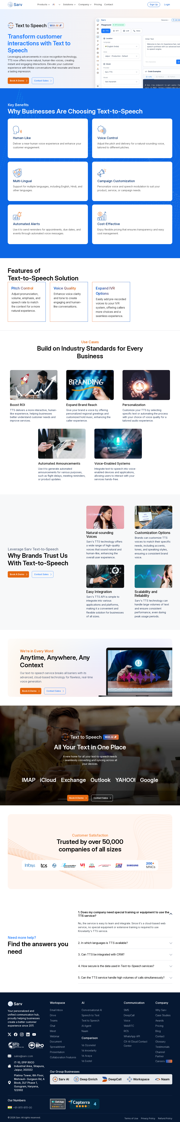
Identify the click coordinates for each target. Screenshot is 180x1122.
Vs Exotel (87, 1060)
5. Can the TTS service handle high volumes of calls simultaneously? (121, 977)
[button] (56, 4)
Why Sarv (160, 1010)
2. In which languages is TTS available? (103, 943)
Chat (52, 1025)
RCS (126, 1031)
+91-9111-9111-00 (22, 1107)
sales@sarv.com (23, 1056)
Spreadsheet (57, 1046)
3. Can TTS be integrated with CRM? (101, 954)
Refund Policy (165, 1118)
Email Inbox (56, 1010)
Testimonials (162, 1046)
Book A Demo (17, 80)
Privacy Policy (148, 1118)
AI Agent (86, 1025)
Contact (108, 4)
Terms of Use (131, 1118)
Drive (53, 1015)
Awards (159, 1020)
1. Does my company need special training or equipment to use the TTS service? (123, 913)
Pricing (98, 4)
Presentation (57, 1052)
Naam (85, 1031)
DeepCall (129, 1015)
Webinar (54, 1036)
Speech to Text (90, 1015)
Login (167, 4)
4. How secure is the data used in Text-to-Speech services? (116, 966)
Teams (53, 1020)
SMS (126, 1010)
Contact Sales (41, 80)
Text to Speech (90, 1020)
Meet (53, 1031)
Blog (158, 1031)
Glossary (160, 1041)
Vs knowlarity (89, 1050)
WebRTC (129, 1025)
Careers (160, 1061)
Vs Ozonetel (89, 1045)
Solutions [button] (68, 4)
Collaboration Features (63, 1057)
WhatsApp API (132, 1036)
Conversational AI (92, 1010)
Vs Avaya (87, 1055)
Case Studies (163, 1015)
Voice (127, 1020)
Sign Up (154, 4)
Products (42, 4)
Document (56, 1041)
